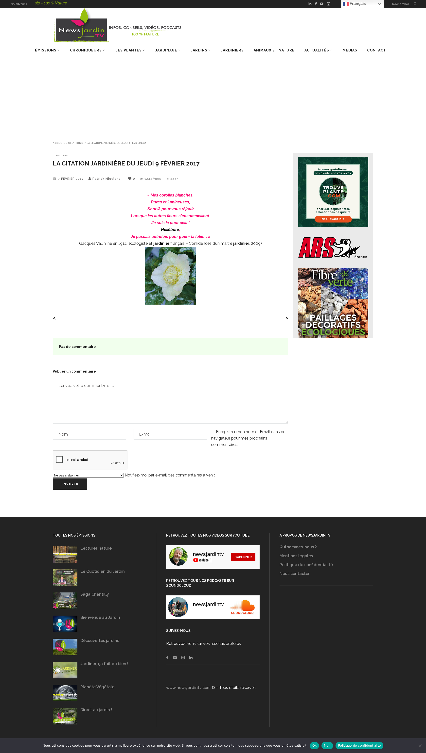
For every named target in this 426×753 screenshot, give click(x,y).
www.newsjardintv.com (188, 687)
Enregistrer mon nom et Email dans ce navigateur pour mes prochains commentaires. (248, 438)
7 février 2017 (71, 178)
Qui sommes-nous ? (298, 547)
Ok (314, 745)
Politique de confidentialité (306, 564)
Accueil (59, 143)
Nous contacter (295, 573)
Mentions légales (296, 556)
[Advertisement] (213, 95)
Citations (75, 143)
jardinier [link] (161, 243)
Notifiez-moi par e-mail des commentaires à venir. (169, 475)
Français (357, 3)
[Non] (419, 745)
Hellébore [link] (170, 230)
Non (327, 745)
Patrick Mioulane (106, 178)
